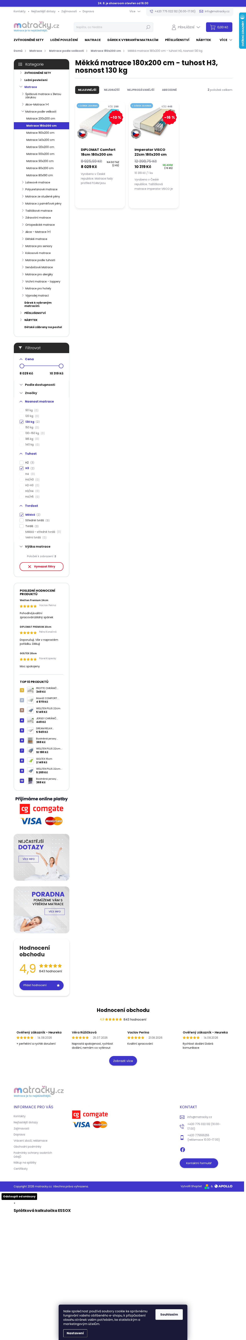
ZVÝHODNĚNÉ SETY (37, 73)
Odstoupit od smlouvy (19, 1196)
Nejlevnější (87, 90)
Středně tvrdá (36, 520)
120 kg (31, 416)
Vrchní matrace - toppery (42, 281)
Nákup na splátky (25, 1163)
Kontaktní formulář (199, 1163)
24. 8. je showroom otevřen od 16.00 (123, 3)
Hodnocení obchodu (123, 1010)
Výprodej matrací (37, 295)
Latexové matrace (37, 182)
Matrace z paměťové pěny (43, 204)
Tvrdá (31, 526)
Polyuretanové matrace (41, 189)
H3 (29, 468)
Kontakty (20, 11)
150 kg (31, 427)
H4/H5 (31, 497)
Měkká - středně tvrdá (42, 532)
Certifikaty (21, 1169)
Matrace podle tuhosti (40, 260)
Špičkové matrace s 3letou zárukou (43, 95)
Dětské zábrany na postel (43, 327)
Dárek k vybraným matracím (38, 304)
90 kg (31, 410)
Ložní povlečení (35, 80)
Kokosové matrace (38, 253)
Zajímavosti (69, 11)
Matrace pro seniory (38, 246)
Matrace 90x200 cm (40, 161)
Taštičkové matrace (38, 211)
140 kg (31, 445)
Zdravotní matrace (38, 218)
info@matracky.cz (199, 1117)
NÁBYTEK (30, 320)
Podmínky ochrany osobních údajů (33, 1155)
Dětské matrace (36, 239)
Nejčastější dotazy (43, 11)
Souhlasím (169, 1314)
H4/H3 (31, 480)
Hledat (148, 27)
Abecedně (169, 90)
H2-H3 (31, 485)
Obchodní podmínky (27, 1147)
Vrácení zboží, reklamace (30, 1141)
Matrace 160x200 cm (40, 133)
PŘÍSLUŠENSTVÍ (35, 313)
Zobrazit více (123, 1061)
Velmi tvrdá (35, 537)
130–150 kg (34, 433)
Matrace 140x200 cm (40, 140)
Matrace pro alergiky (39, 274)
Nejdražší (112, 90)
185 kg (31, 439)
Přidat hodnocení (35, 985)
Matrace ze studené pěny (42, 196)
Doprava (88, 11)
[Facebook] (182, 1149)
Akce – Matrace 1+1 (38, 232)
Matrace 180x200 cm (41, 126)
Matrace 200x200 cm (40, 118)
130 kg (31, 422)
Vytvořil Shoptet (191, 1186)
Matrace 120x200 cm (40, 147)
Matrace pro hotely (38, 288)
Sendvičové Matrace (39, 267)
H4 (29, 474)
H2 (29, 463)
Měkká (32, 515)
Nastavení (75, 1333)
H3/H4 (31, 491)
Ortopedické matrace (40, 225)
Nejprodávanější (140, 90)
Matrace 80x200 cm (40, 168)
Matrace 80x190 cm (39, 175)
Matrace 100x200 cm (40, 154)
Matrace (30, 87)
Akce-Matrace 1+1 (37, 104)
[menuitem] (30, 40)
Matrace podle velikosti (40, 112)
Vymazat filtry (44, 566)
